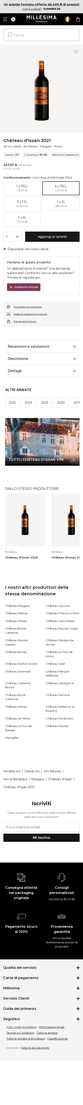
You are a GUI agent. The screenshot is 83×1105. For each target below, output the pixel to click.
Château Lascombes (60, 621)
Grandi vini (32, 771)
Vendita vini (11, 771)
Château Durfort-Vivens (21, 663)
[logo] (41, 19)
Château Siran (55, 663)
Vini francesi (52, 771)
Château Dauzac (57, 726)
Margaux (46, 146)
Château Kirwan (16, 652)
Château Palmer (16, 613)
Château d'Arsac (16, 706)
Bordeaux (30, 146)
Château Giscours (58, 605)
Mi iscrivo (41, 838)
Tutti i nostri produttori (21, 1027)
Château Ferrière (58, 695)
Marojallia (11, 737)
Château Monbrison (59, 718)
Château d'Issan (16, 621)
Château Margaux (17, 605)
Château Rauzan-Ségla (62, 628)
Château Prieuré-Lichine (62, 613)
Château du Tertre (17, 718)
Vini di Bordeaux (15, 779)
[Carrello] (77, 19)
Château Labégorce (60, 683)
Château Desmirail (17, 671)
